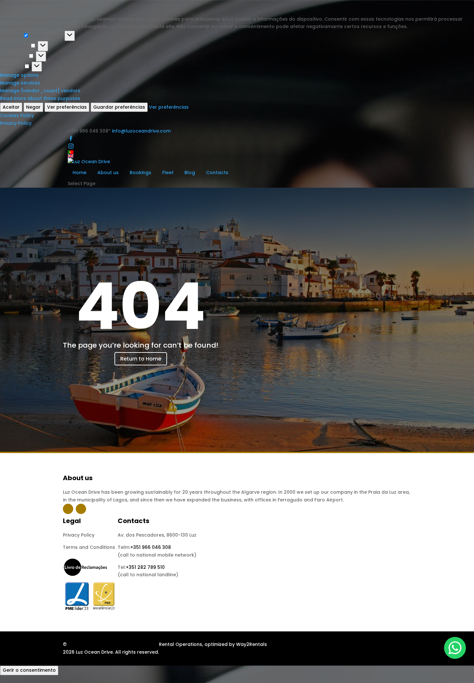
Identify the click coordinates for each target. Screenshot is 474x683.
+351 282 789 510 (145, 567)
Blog (189, 172)
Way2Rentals (251, 644)
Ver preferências (67, 107)
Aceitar (11, 107)
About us (108, 172)
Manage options (19, 75)
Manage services (20, 83)
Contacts (217, 172)
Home (79, 172)
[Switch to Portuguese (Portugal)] (237, 152)
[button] (237, 11)
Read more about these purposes (40, 98)
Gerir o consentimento (29, 670)
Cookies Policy (17, 115)
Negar (33, 107)
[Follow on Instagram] (81, 509)
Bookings (140, 172)
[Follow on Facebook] (68, 509)
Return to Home (140, 358)
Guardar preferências (119, 107)
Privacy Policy (16, 123)
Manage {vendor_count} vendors (40, 90)
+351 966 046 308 (150, 547)
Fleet (167, 172)
